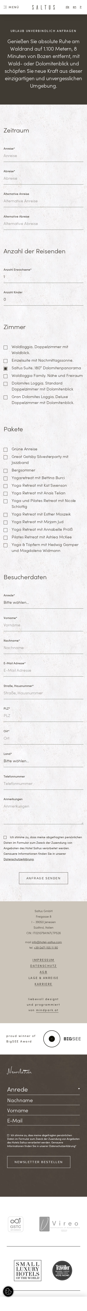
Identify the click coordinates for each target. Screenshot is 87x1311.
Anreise (9, 148)
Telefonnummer (14, 776)
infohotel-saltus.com (47, 942)
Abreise (9, 171)
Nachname (12, 640)
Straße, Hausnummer (19, 686)
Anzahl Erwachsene (17, 269)
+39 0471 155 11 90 (46, 947)
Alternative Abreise (16, 216)
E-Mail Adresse (15, 663)
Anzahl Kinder (13, 292)
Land (8, 754)
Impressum (43, 960)
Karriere (43, 984)
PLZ (7, 708)
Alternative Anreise (16, 194)
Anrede (9, 595)
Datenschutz (43, 966)
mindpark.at (47, 1010)
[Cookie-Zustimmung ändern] (8, 1291)
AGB (43, 972)
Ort (6, 731)
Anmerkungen (13, 799)
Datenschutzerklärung (19, 859)
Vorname (10, 618)
